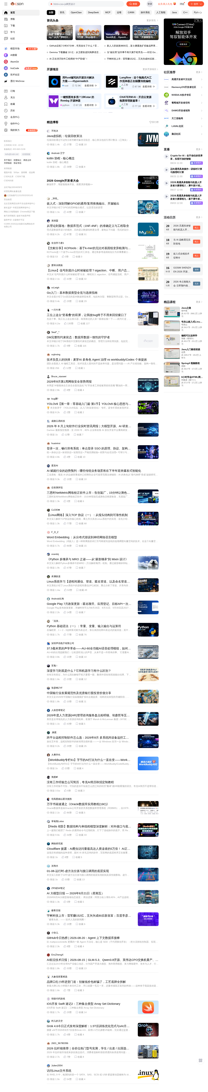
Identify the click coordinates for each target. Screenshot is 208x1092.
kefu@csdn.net (11, 154)
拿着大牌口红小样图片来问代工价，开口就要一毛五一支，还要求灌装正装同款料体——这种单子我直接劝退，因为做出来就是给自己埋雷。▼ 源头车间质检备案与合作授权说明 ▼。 (102, 985)
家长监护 (8, 207)
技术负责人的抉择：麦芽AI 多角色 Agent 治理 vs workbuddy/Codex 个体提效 (97, 359)
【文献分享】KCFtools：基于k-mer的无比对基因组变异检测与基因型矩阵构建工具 (89, 248)
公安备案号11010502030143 (20, 195)
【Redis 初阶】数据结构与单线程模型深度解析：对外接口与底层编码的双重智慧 (89, 826)
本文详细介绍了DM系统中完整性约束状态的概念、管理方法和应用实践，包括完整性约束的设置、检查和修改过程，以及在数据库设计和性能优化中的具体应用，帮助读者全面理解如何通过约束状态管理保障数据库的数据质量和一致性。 (89, 341)
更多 (198, 72)
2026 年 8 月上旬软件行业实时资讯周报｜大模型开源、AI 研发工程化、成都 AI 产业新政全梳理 (89, 426)
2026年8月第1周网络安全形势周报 (69, 381)
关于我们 (8, 160)
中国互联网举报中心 (21, 207)
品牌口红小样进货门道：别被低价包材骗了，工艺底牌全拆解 (86, 981)
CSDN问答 (8, 180)
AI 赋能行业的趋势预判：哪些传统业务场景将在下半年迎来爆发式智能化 (94, 470)
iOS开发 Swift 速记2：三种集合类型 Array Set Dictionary (83, 1003)
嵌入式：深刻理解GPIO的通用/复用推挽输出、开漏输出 (83, 203)
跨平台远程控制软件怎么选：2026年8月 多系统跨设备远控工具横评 (88, 738)
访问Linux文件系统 (59, 1070)
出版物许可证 (18, 220)
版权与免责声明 (23, 216)
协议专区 (17, 163)
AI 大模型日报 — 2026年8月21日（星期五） (75, 893)
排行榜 (155, 122)
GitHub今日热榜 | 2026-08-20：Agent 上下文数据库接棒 (83, 938)
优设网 (32, 172)
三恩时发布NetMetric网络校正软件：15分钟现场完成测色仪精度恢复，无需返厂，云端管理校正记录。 (88, 496)
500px (16, 172)
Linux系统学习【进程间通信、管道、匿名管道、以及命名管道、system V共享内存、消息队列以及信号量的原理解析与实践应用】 (89, 582)
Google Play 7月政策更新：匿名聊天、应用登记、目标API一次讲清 (89, 604)
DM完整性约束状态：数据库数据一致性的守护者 (78, 337)
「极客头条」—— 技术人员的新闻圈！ (66, 919)
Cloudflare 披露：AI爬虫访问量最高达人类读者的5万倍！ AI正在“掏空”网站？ (88, 849)
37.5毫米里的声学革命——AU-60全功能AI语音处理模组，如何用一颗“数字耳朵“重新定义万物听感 (89, 648)
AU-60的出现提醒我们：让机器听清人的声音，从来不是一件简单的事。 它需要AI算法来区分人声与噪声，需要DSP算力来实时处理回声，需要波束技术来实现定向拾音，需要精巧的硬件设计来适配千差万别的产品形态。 (89, 652)
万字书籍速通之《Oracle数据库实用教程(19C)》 (78, 804)
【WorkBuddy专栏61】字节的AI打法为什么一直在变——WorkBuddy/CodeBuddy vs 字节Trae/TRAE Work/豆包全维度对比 (89, 760)
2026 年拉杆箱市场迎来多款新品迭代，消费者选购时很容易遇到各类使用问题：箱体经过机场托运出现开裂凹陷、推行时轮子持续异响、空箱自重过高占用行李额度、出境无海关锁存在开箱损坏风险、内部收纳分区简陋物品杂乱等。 (89, 1052)
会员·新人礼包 (165, 3)
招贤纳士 (17, 160)
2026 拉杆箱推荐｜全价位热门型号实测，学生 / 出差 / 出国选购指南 (88, 1048)
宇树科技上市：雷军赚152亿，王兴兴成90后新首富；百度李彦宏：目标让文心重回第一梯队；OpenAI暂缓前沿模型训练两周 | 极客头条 (88, 916)
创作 (196, 3)
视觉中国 (8, 172)
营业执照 (8, 199)
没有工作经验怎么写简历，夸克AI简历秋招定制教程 (80, 782)
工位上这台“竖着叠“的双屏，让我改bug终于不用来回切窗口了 (87, 315)
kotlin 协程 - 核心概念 (61, 158)
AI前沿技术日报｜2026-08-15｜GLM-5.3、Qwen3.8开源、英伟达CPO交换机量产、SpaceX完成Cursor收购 (102, 960)
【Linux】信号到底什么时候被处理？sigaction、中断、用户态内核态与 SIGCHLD (88, 270)
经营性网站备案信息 (12, 191)
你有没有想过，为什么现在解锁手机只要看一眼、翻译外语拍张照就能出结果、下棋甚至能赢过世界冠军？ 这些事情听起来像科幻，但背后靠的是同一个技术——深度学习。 (89, 674)
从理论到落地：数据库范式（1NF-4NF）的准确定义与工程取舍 (88, 225)
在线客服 (26, 154)
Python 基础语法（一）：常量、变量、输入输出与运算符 (84, 626)
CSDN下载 (20, 176)
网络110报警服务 (11, 212)
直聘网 (24, 172)
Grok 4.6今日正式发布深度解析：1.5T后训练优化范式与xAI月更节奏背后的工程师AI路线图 (88, 1026)
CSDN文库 (8, 176)
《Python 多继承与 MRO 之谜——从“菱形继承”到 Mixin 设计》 (87, 559)
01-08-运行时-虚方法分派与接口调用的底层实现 (78, 871)
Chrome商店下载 (27, 212)
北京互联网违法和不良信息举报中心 (19, 203)
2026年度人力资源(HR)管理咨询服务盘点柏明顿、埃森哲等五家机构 (88, 715)
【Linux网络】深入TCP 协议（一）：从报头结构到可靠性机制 (87, 515)
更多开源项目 (149, 69)
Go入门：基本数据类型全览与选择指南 (72, 292)
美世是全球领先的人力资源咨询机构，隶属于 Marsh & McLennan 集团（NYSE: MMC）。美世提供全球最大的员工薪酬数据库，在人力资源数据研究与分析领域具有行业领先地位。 (88, 719)
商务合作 (27, 160)
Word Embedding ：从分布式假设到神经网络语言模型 (82, 537)
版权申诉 (8, 220)
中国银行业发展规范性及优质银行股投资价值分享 (79, 693)
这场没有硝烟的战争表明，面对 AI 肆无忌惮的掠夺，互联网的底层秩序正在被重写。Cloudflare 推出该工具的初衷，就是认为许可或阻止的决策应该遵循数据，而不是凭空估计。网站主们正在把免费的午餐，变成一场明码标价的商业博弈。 (89, 852)
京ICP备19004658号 (13, 187)
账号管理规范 (10, 216)
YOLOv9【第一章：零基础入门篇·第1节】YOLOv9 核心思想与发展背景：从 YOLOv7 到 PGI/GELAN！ (89, 404)
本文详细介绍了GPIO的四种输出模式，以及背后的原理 (75, 207)
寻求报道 (8, 163)
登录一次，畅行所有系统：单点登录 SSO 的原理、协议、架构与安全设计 (89, 448)
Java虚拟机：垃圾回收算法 (64, 136)
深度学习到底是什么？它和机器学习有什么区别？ (79, 670)
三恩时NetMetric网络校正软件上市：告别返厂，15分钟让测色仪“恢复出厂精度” (88, 493)
